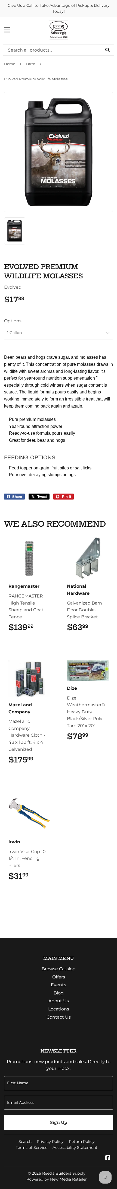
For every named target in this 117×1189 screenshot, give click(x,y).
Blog (59, 993)
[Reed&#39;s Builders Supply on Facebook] (107, 1158)
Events (58, 984)
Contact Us (59, 1017)
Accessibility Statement (75, 1147)
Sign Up (58, 1122)
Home (9, 64)
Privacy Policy (50, 1141)
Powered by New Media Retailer (56, 1179)
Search (25, 1141)
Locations (58, 1009)
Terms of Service (31, 1147)
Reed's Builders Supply (63, 1173)
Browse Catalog (59, 968)
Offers (58, 977)
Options (12, 320)
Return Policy (82, 1141)
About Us (58, 1000)
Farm (30, 64)
